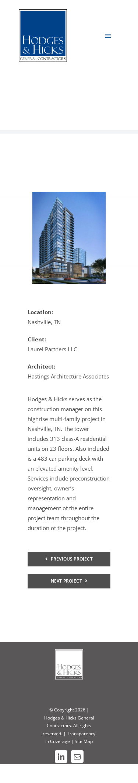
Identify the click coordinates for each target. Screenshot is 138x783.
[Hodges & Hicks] (43, 11)
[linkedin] (61, 756)
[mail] (77, 756)
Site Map (84, 741)
